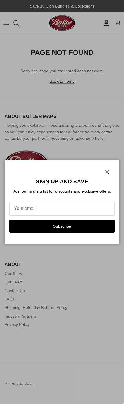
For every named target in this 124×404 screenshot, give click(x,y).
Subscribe (62, 226)
